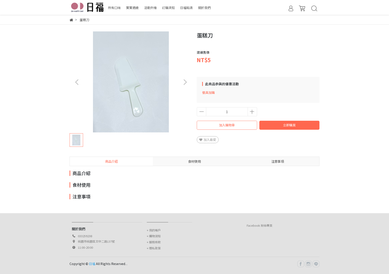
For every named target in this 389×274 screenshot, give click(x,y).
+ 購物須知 (154, 236)
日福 (92, 263)
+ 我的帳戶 (154, 230)
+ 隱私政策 (154, 248)
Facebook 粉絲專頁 (259, 225)
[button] (185, 82)
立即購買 (289, 125)
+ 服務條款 (154, 242)
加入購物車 (227, 125)
